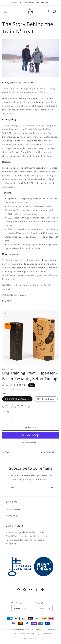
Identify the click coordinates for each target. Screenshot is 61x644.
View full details (48, 452)
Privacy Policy (12, 515)
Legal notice (46, 634)
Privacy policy (53, 629)
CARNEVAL (22, 405)
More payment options (30, 442)
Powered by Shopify (25, 629)
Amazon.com (11, 210)
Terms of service (13, 509)
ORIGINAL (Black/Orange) (17, 399)
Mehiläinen (51, 221)
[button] (6, 11)
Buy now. (7, 300)
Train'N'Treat (13, 629)
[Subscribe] (52, 487)
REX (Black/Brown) (46, 399)
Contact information (31, 638)
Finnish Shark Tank (41, 217)
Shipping (16, 389)
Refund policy (41, 629)
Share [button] (7, 452)
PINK (7, 405)
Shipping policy (33, 634)
